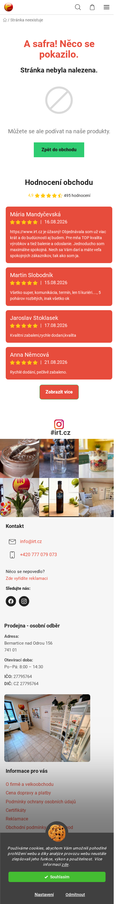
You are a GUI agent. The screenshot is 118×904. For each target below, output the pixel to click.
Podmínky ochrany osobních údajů (41, 801)
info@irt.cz (31, 541)
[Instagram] (24, 601)
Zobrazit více (59, 392)
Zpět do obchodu (59, 149)
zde (65, 864)
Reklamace (17, 819)
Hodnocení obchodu (59, 182)
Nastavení (44, 894)
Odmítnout (75, 894)
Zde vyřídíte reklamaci (27, 578)
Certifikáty (16, 810)
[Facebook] (11, 601)
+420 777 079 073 (38, 554)
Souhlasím (59, 877)
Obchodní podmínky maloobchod (39, 827)
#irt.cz (60, 432)
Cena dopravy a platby (28, 793)
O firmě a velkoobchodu (30, 784)
